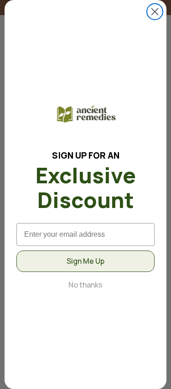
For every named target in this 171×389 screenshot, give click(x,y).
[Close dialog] (155, 12)
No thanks (85, 284)
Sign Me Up (85, 261)
